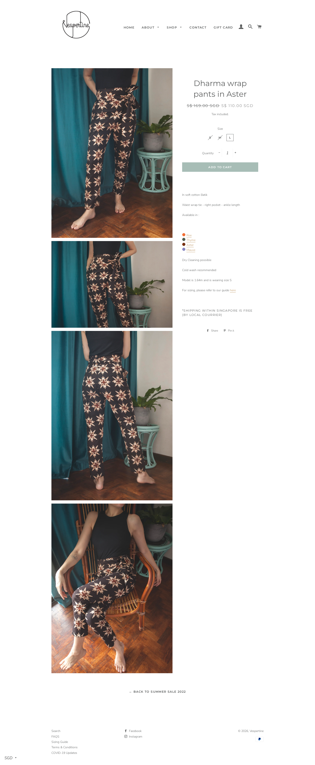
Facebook (135, 731)
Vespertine (257, 731)
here (233, 290)
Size (220, 129)
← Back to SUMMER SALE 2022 (157, 692)
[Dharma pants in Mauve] (184, 250)
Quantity (208, 153)
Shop (172, 27)
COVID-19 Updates (64, 753)
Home (129, 27)
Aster (190, 245)
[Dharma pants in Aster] (184, 245)
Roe (189, 235)
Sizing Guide (59, 742)
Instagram (135, 737)
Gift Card (223, 27)
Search (55, 731)
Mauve (190, 250)
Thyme (190, 240)
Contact (197, 27)
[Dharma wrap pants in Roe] (184, 235)
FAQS (55, 737)
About (148, 27)
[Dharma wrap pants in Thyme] (184, 240)
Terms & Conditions (64, 747)
